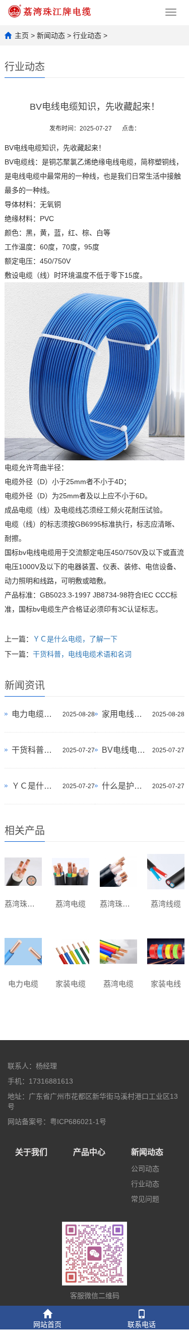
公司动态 (145, 1169)
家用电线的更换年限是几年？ (124, 714)
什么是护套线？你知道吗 (124, 786)
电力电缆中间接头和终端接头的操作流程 (34, 714)
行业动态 (87, 35)
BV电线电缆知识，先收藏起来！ (124, 750)
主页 (22, 35)
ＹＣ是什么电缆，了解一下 (75, 639)
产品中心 (89, 1152)
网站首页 (47, 1324)
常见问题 (145, 1199)
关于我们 (31, 1152)
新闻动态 (51, 35)
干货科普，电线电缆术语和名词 (82, 654)
